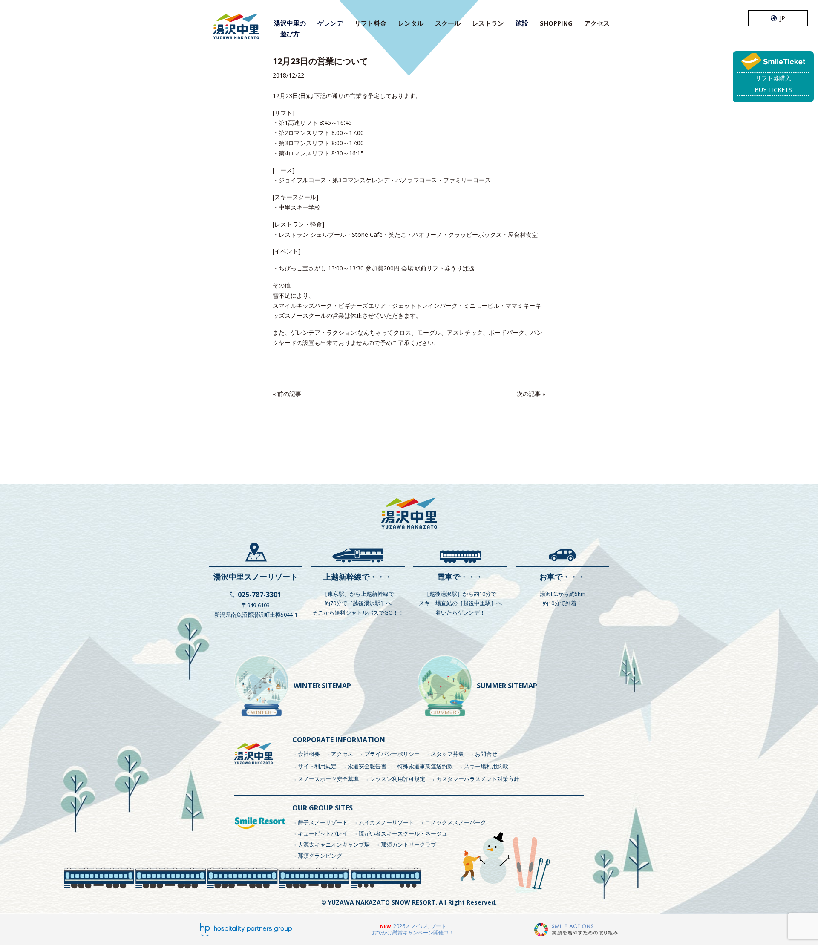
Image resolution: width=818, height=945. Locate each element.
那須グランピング (320, 855)
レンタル (410, 23)
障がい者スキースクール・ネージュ (403, 833)
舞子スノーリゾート (323, 822)
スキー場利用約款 (486, 766)
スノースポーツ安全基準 (328, 779)
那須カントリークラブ (408, 844)
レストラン (488, 23)
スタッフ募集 (447, 754)
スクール (448, 23)
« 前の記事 (287, 394)
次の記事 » (531, 394)
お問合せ (486, 754)
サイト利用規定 (317, 766)
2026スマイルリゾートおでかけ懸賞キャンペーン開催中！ (413, 929)
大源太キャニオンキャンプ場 (334, 844)
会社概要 (309, 754)
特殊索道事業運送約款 (425, 766)
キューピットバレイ (323, 833)
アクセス (597, 23)
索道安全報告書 (367, 766)
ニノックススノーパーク (455, 822)
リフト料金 (370, 23)
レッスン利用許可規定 (397, 779)
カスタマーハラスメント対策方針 (477, 779)
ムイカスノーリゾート (386, 822)
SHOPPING (556, 23)
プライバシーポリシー (392, 754)
